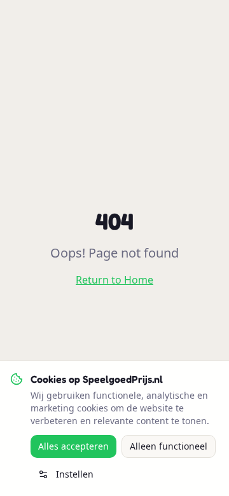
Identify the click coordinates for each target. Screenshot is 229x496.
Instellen (75, 474)
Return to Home (114, 280)
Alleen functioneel (168, 446)
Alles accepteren (73, 446)
